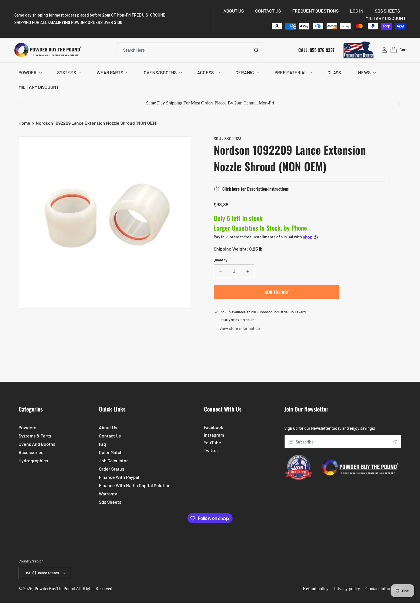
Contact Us (110, 435)
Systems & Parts (35, 435)
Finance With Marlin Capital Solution (135, 485)
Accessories (31, 452)
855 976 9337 (322, 49)
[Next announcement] (399, 103)
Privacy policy (347, 588)
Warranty (108, 493)
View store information (239, 328)
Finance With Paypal (119, 477)
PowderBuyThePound (55, 588)
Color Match (111, 452)
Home (24, 123)
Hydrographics (33, 460)
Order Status (111, 468)
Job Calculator (113, 460)
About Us (108, 427)
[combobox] (190, 50)
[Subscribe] (395, 441)
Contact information (383, 588)
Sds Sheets (110, 502)
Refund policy (316, 588)
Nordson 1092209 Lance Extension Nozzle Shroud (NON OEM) (96, 123)
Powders (27, 427)
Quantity (220, 260)
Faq (102, 444)
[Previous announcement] (20, 103)
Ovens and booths (37, 444)
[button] (29, 72)
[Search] (256, 50)
